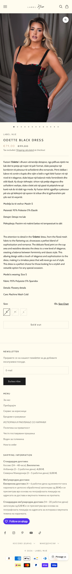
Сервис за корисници (14, 411)
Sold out (36, 324)
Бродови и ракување (14, 416)
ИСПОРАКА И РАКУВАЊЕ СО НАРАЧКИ (24, 422)
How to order (9, 444)
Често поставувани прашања (19, 433)
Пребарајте (9, 405)
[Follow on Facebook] (5, 532)
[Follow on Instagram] (13, 532)
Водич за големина (13, 439)
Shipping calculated (25, 150)
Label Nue (10, 134)
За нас (6, 399)
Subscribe (14, 381)
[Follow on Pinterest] (22, 532)
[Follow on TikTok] (40, 532)
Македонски (48, 543)
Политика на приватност (16, 427)
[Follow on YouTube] (31, 532)
